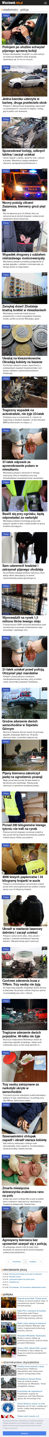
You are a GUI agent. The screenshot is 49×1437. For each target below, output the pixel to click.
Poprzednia (17, 1262)
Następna (32, 1262)
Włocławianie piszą (15, 1269)
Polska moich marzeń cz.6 (28, 1416)
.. (9, 1285)
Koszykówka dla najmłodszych (29, 1391)
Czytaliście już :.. (15, 1282)
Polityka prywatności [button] (10, 1428)
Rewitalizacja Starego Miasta (29, 1379)
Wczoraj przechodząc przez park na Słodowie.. (25, 1274)
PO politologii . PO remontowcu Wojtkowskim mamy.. (27, 1287)
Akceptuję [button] (24, 1433)
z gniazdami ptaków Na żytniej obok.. (22, 1279)
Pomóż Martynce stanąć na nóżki (31, 1404)
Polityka (8, 1294)
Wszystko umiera (15, 1277)
